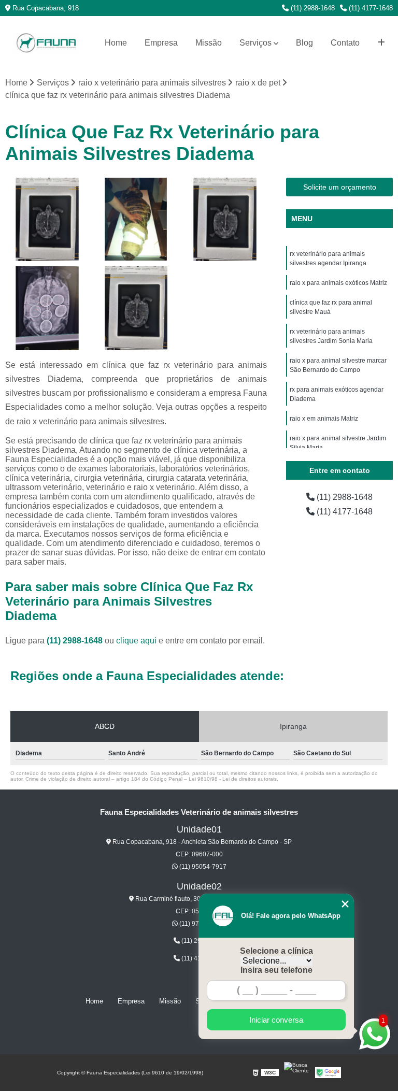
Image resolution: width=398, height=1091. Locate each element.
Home (116, 42)
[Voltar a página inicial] (46, 43)
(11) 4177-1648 (370, 8)
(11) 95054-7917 (202, 866)
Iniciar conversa (276, 1019)
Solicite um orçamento (339, 187)
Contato (345, 42)
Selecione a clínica (276, 950)
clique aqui (136, 640)
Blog (304, 42)
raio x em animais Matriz (324, 418)
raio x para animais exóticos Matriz (338, 282)
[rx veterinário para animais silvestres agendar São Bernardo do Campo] (225, 220)
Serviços (255, 42)
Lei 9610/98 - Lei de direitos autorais (233, 779)
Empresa (161, 42)
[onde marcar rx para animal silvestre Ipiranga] (136, 220)
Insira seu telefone (276, 970)
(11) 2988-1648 (312, 8)
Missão (208, 42)
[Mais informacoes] (381, 43)
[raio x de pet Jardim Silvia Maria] (47, 308)
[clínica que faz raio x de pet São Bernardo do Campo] (47, 220)
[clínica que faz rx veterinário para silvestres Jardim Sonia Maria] (136, 308)
